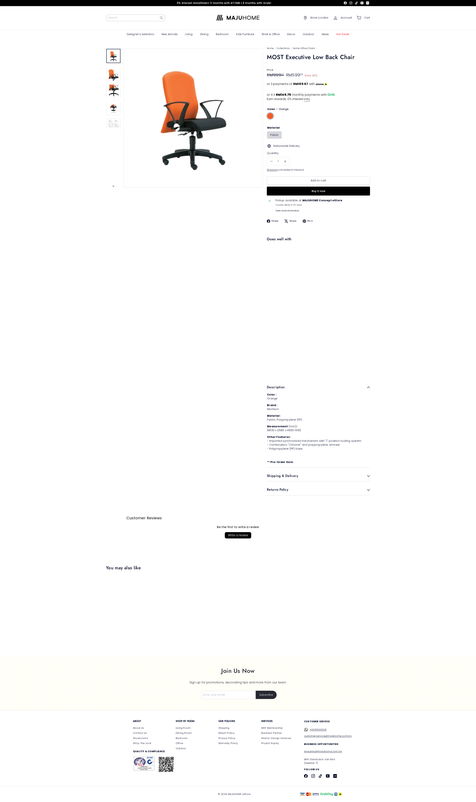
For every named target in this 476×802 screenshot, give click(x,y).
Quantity (273, 153)
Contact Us (140, 733)
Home (270, 48)
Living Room (183, 728)
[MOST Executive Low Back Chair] (317, 256)
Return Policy (226, 733)
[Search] (161, 17)
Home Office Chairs (304, 48)
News (325, 34)
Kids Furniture (245, 34)
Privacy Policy (226, 738)
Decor (291, 34)
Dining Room (184, 733)
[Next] (113, 185)
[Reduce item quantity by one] (271, 161)
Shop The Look (142, 743)
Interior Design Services (276, 738)
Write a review (238, 535)
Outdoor (308, 34)
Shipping (272, 169)
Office (179, 743)
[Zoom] (193, 118)
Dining (204, 34)
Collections (283, 48)
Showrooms (140, 738)
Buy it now (318, 191)
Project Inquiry (270, 743)
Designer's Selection (140, 34)
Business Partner (271, 733)
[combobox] (135, 17)
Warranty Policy (228, 743)
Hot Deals (342, 34)
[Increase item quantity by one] (285, 161)
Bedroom (222, 34)
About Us (138, 728)
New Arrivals (170, 34)
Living (188, 34)
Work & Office (271, 34)
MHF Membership (272, 728)
